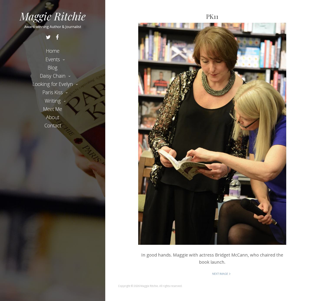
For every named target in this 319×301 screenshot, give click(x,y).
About (52, 117)
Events (53, 59)
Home (52, 50)
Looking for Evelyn (53, 84)
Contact (52, 125)
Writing (53, 100)
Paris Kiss (53, 92)
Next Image (220, 274)
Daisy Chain (53, 75)
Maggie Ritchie (53, 16)
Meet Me (52, 108)
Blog (53, 67)
